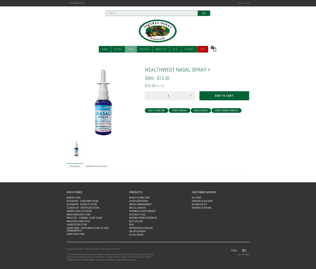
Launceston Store (77, 224)
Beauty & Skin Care (156, 110)
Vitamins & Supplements (142, 211)
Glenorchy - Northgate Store (83, 207)
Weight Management (140, 204)
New (202, 49)
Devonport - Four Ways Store (83, 201)
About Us (161, 49)
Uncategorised (137, 231)
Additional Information (96, 166)
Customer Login (77, 3)
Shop (131, 49)
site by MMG (243, 254)
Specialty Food (137, 214)
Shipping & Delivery (202, 201)
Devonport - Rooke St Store (82, 204)
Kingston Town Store (78, 221)
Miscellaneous (201, 110)
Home (105, 49)
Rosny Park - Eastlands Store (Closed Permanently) (88, 229)
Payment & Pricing (201, 207)
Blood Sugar (136, 234)
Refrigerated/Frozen (141, 228)
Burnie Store (74, 197)
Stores (118, 49)
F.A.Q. (175, 49)
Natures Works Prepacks (143, 217)
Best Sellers (136, 221)
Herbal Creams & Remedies (226, 110)
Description (75, 166)
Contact (189, 49)
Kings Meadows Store (79, 214)
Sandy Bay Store (76, 234)
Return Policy (199, 204)
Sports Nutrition (138, 201)
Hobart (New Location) (79, 211)
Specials (144, 49)
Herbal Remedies (179, 110)
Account (197, 197)
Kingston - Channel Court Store (84, 217)
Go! (204, 13)
